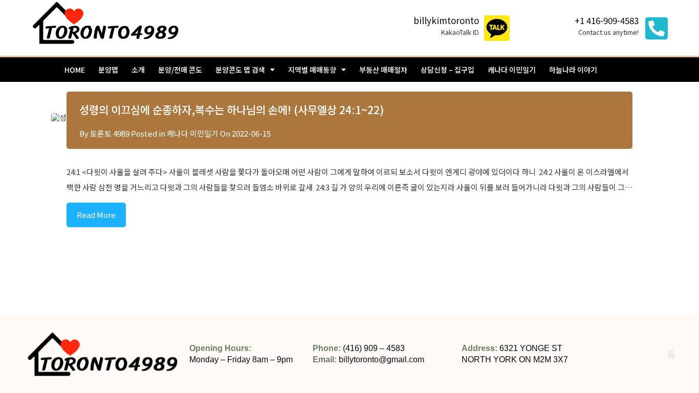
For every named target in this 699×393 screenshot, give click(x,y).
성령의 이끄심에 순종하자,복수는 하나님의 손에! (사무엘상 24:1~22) (231, 109)
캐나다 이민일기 (512, 69)
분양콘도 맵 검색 (240, 69)
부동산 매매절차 (383, 69)
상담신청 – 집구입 (447, 69)
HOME (74, 69)
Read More (96, 214)
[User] (671, 354)
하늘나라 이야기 (573, 69)
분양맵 (108, 69)
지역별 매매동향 (312, 69)
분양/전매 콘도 (180, 69)
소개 (138, 69)
